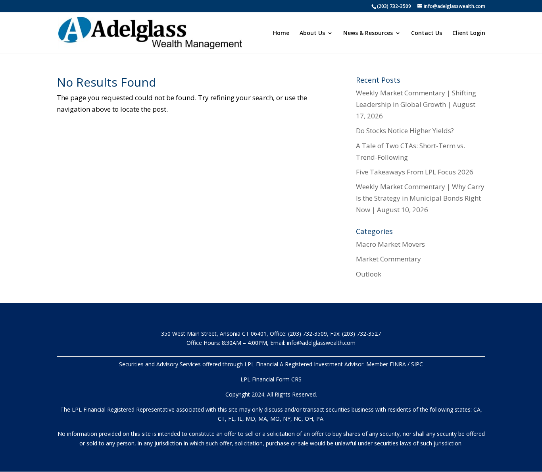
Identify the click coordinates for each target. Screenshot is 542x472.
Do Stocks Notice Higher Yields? (405, 130)
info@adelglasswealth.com (321, 342)
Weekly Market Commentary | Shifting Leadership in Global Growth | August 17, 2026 (416, 104)
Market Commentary (388, 258)
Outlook (368, 274)
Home (281, 33)
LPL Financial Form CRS (271, 379)
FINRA (398, 364)
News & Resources (368, 33)
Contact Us (426, 33)
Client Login (468, 33)
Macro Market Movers (390, 244)
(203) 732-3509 (394, 6)
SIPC (417, 364)
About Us (312, 33)
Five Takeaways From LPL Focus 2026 (414, 171)
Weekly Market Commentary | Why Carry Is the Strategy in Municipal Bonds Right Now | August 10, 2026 (420, 198)
